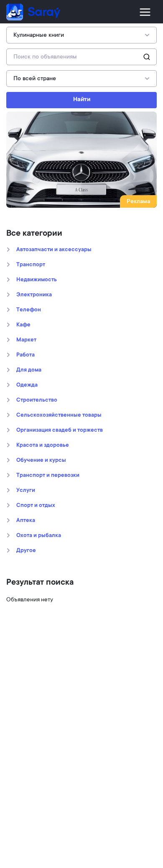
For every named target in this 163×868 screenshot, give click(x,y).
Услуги (25, 490)
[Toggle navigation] (145, 12)
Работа (25, 355)
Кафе (23, 325)
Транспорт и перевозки (47, 475)
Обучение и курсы (41, 460)
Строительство (36, 400)
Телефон (28, 310)
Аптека (25, 520)
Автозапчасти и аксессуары (54, 250)
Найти (81, 100)
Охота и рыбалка (38, 535)
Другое (26, 550)
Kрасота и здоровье (42, 445)
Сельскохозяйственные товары (59, 415)
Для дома (28, 370)
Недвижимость (36, 280)
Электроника (34, 295)
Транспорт (30, 265)
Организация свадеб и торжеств (59, 430)
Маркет (26, 340)
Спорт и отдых (35, 505)
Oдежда (27, 385)
